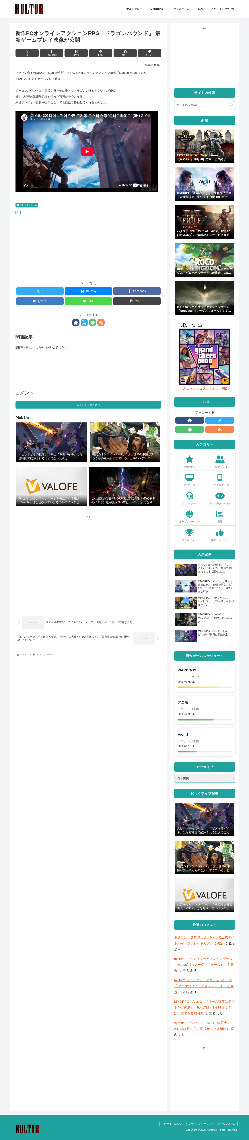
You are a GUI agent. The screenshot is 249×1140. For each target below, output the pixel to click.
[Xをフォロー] (84, 322)
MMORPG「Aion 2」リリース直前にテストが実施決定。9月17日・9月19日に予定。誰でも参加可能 (204, 1007)
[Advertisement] (88, 248)
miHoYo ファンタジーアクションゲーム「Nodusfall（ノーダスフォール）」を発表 (204, 965)
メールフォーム (227, 1123)
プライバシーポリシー (201, 1123)
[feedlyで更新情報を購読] (92, 322)
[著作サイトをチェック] (75, 322)
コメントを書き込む (88, 404)
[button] (125, 53)
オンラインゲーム (28, 205)
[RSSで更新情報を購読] (101, 322)
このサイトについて (173, 1123)
